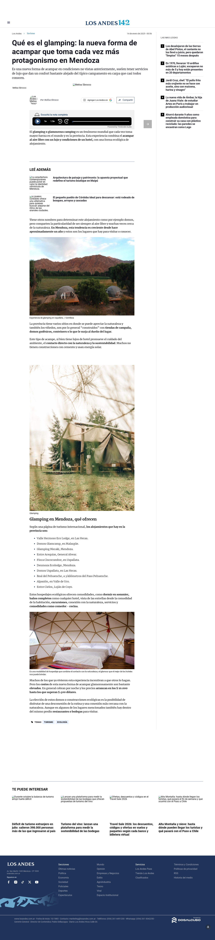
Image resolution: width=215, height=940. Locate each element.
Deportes (63, 890)
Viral (99, 890)
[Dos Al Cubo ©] (186, 922)
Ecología (62, 722)
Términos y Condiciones (186, 864)
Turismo (48, 722)
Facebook (8, 882)
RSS (176, 873)
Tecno (100, 886)
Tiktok (22, 882)
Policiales (63, 886)
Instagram (15, 882)
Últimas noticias (66, 869)
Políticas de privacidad (185, 869)
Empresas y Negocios (108, 873)
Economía (63, 877)
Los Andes (17, 33)
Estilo (100, 877)
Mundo (100, 864)
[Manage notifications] (208, 927)
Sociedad (63, 882)
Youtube (36, 882)
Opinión (101, 869)
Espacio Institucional (107, 895)
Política (62, 873)
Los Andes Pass (143, 869)
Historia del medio (183, 877)
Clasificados (141, 877)
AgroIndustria (104, 882)
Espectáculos (65, 895)
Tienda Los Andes (144, 873)
